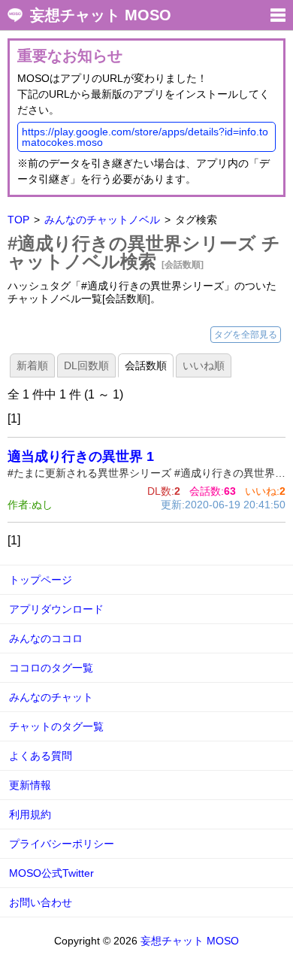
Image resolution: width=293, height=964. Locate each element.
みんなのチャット (51, 697)
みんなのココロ (46, 638)
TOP (18, 220)
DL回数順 (86, 365)
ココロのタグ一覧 (51, 668)
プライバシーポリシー (61, 844)
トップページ (40, 580)
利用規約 (30, 814)
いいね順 (204, 365)
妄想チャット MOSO (100, 15)
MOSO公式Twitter (51, 873)
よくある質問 (40, 756)
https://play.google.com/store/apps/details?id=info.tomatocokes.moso (145, 137)
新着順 (32, 365)
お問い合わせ (40, 902)
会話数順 (146, 365)
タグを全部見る (245, 334)
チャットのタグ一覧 (56, 726)
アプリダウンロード (56, 609)
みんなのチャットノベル (102, 220)
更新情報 (30, 785)
